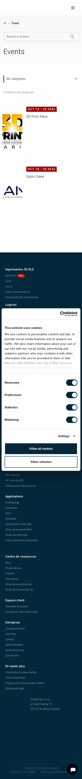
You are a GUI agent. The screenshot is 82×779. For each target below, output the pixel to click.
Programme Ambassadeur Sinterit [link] (25, 683)
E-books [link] (9, 573)
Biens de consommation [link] (18, 529)
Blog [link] (7, 562)
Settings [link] (64, 436)
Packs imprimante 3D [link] (17, 291)
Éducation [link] (11, 518)
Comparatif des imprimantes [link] (21, 297)
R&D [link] (8, 513)
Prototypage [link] (12, 502)
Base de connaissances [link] (18, 584)
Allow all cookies (41, 448)
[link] (60, 314)
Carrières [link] (10, 633)
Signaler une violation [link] (23, 772)
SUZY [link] (8, 281)
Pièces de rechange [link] (16, 534)
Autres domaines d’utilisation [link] (21, 540)
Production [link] (11, 507)
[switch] (71, 395)
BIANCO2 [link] (10, 275)
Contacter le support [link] (16, 606)
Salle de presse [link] (14, 644)
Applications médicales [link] (18, 524)
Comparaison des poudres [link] (20, 485)
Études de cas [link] (13, 568)
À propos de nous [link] (15, 628)
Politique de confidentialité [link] (55, 772)
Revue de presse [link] (14, 650)
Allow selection (41, 461)
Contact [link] (9, 639)
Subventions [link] (12, 655)
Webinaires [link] (11, 578)
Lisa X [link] (9, 286)
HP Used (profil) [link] (14, 480)
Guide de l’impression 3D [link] (19, 589)
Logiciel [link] (11, 305)
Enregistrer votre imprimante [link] (21, 611)
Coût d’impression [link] (15, 677)
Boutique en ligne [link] (14, 688)
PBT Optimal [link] (12, 474)
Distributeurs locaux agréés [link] (21, 672)
